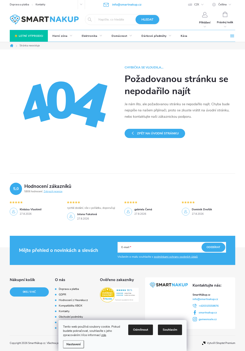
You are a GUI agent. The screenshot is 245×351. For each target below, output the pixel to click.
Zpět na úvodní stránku (158, 133)
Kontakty (40, 4)
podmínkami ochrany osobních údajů (176, 257)
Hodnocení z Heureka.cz (73, 300)
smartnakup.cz (208, 312)
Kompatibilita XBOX (70, 305)
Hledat (147, 19)
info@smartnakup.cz (205, 299)
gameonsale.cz (208, 319)
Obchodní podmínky (71, 316)
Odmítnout (140, 330)
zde (103, 335)
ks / (29, 292)
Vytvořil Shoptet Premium (221, 343)
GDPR (62, 294)
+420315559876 (209, 306)
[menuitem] (29, 36)
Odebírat (213, 247)
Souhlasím (170, 330)
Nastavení (73, 344)
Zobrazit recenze (53, 191)
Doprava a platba (19, 4)
